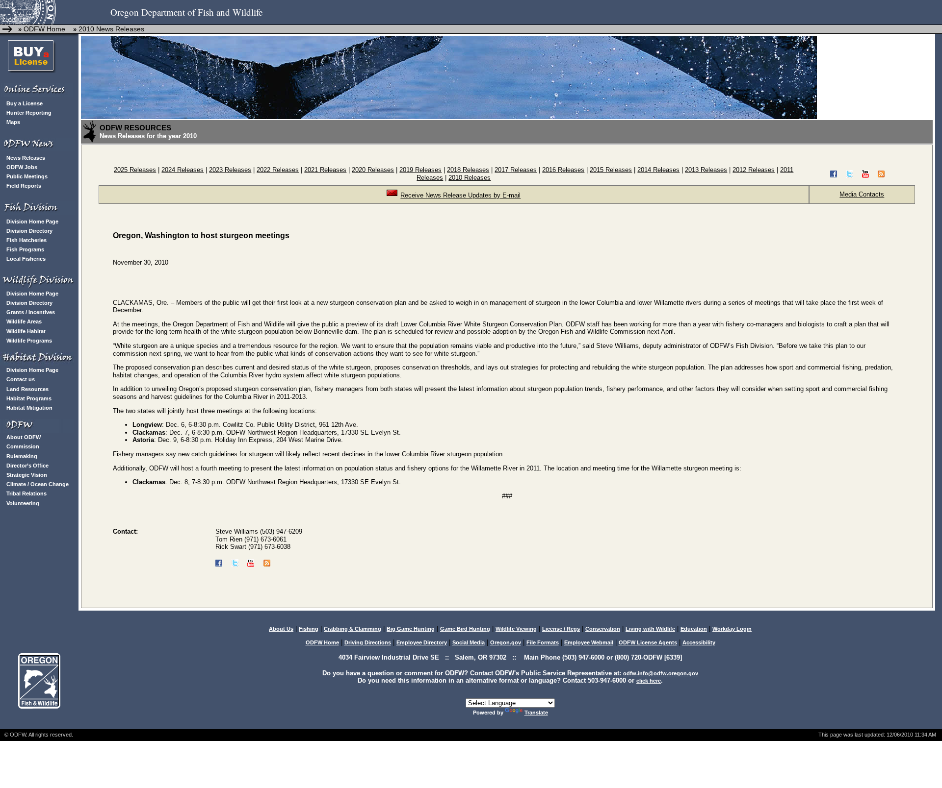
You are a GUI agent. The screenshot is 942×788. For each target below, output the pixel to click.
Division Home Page (32, 221)
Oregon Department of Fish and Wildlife (186, 12)
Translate (536, 712)
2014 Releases (658, 169)
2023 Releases (230, 169)
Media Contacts (861, 194)
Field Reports (23, 186)
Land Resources (27, 389)
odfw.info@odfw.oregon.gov (660, 673)
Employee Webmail (588, 642)
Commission (22, 446)
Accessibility (698, 642)
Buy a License (24, 103)
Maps (13, 122)
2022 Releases (278, 169)
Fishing (308, 629)
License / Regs (561, 629)
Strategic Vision (26, 475)
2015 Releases (611, 169)
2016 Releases (563, 169)
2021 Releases (325, 169)
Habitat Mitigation (29, 408)
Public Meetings (27, 176)
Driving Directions (367, 642)
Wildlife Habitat (26, 331)
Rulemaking (21, 456)
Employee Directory (421, 642)
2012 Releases (754, 169)
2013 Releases (706, 169)
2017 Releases (516, 169)
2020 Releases (373, 169)
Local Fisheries (26, 259)
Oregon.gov (505, 642)
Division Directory (29, 231)
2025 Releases (135, 169)
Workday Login (732, 629)
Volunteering (22, 503)
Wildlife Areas (24, 321)
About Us (281, 629)
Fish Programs (25, 249)
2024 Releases (182, 169)
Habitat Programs (29, 398)
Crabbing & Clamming (352, 629)
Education (693, 629)
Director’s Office (27, 465)
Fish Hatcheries (26, 240)
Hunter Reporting (29, 113)
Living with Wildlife (650, 629)
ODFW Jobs (21, 167)
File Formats (542, 642)
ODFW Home (43, 29)
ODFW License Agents (648, 642)
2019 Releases (420, 169)
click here (648, 681)
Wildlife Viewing (516, 629)
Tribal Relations (26, 493)
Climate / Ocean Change (37, 484)
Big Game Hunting (411, 629)
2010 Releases (469, 177)
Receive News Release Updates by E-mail (460, 195)
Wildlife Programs (29, 341)
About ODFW (23, 437)
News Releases (25, 158)
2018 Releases (468, 169)
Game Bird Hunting (465, 629)
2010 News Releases (111, 29)
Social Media (468, 642)
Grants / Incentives (30, 312)
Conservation (602, 629)
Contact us (20, 379)
